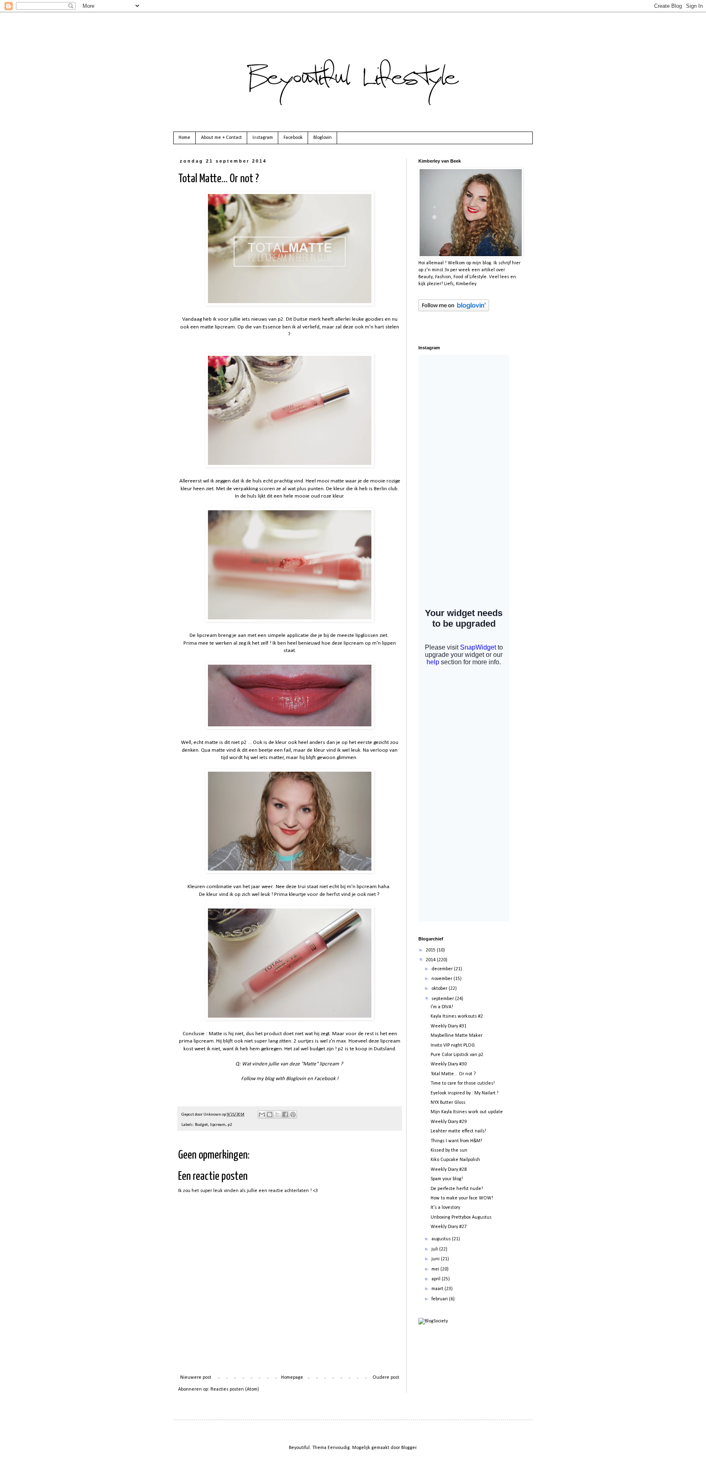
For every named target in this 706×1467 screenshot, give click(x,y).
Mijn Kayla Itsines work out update (467, 1112)
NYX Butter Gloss (448, 1102)
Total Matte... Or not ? (453, 1074)
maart (438, 1288)
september (443, 998)
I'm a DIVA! (442, 1007)
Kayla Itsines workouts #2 (457, 1016)
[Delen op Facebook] (285, 1114)
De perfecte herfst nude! (457, 1188)
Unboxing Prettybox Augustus (461, 1217)
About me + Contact (221, 137)
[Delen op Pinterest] (293, 1114)
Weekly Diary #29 (449, 1121)
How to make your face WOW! (462, 1198)
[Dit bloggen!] (270, 1114)
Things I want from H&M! (456, 1141)
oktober (440, 988)
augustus (441, 1239)
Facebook (293, 137)
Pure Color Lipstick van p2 (457, 1054)
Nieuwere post (195, 1377)
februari (440, 1299)
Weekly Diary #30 (449, 1064)
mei (435, 1269)
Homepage (292, 1377)
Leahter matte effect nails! (458, 1131)
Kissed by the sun (449, 1150)
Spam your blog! (447, 1179)
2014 (431, 960)
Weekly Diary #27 (449, 1226)
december (442, 969)
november (442, 978)
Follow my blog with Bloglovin (273, 1078)
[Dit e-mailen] (262, 1114)
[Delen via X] (277, 1114)
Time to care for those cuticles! (463, 1083)
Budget (201, 1125)
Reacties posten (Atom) (234, 1389)
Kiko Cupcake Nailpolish (455, 1159)
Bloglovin (322, 137)
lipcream (218, 1125)
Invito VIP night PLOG (453, 1045)
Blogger (408, 1447)
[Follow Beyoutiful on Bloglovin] (453, 310)
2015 (431, 950)
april (436, 1279)
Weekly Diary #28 (449, 1169)
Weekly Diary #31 (449, 1026)
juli (435, 1249)
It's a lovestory (445, 1207)
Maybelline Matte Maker (457, 1035)
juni (436, 1259)
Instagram (262, 137)
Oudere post (386, 1377)
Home (184, 137)
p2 (230, 1125)
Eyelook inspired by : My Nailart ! (464, 1093)
